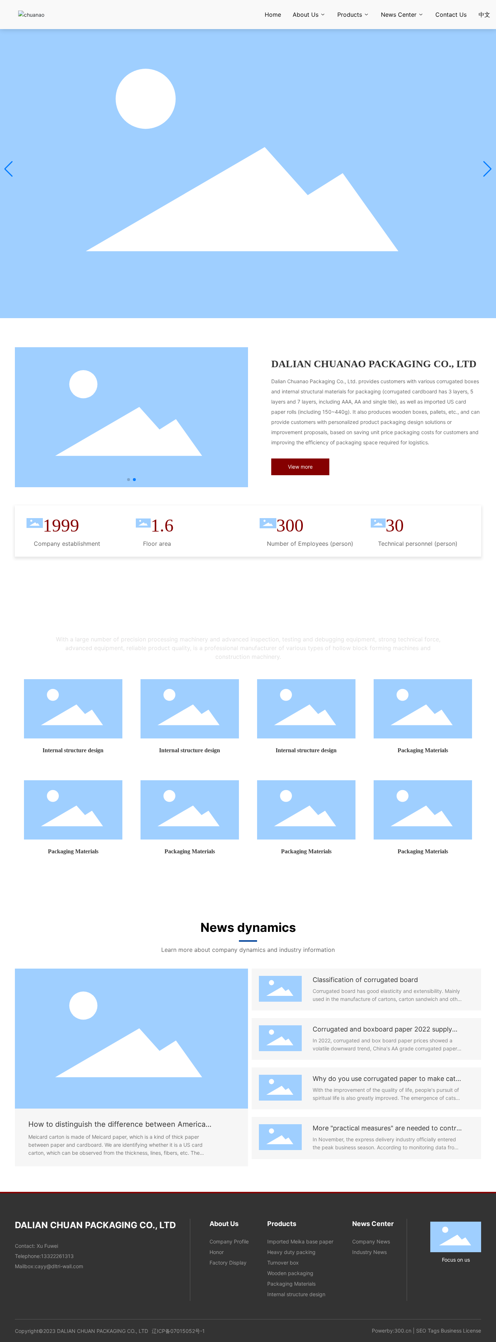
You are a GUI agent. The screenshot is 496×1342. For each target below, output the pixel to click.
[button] (487, 169)
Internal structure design (72, 750)
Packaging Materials (423, 750)
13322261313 (57, 1256)
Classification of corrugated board (365, 980)
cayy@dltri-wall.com (59, 1266)
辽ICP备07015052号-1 (178, 1331)
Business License (461, 1330)
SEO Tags (427, 1330)
